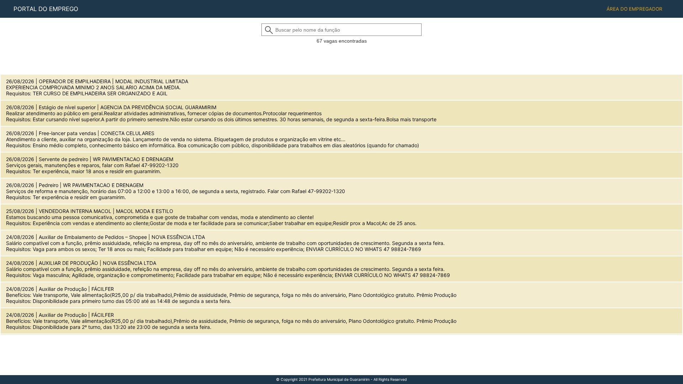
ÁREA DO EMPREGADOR (634, 9)
